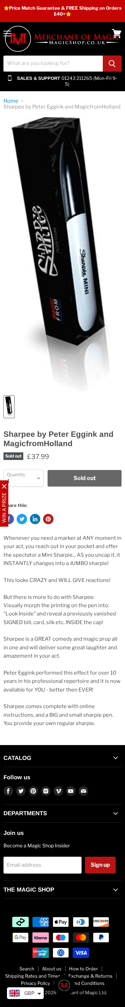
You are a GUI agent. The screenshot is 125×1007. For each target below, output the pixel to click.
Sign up (100, 865)
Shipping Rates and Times (33, 976)
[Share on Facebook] (8, 519)
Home (10, 101)
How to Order (83, 968)
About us (51, 968)
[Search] (112, 64)
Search (26, 968)
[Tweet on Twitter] (22, 519)
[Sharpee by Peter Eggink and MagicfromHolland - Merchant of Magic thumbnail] (9, 407)
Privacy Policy (35, 983)
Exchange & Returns (90, 976)
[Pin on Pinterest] (48, 519)
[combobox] (53, 64)
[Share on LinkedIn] (35, 519)
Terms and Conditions (81, 983)
